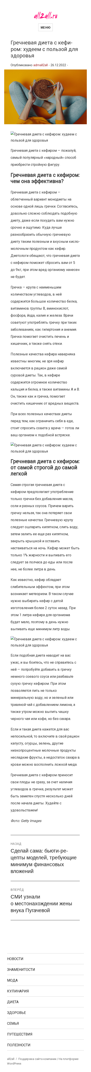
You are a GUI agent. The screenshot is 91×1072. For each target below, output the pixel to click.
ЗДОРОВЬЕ (16, 1013)
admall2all (40, 65)
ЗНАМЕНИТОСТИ (21, 970)
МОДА (12, 980)
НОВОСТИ (15, 959)
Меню (45, 27)
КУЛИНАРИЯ (18, 991)
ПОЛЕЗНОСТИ (18, 1045)
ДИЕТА (13, 1002)
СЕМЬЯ (13, 1023)
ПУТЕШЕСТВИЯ (19, 1034)
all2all (10, 1059)
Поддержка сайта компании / (38, 1059)
